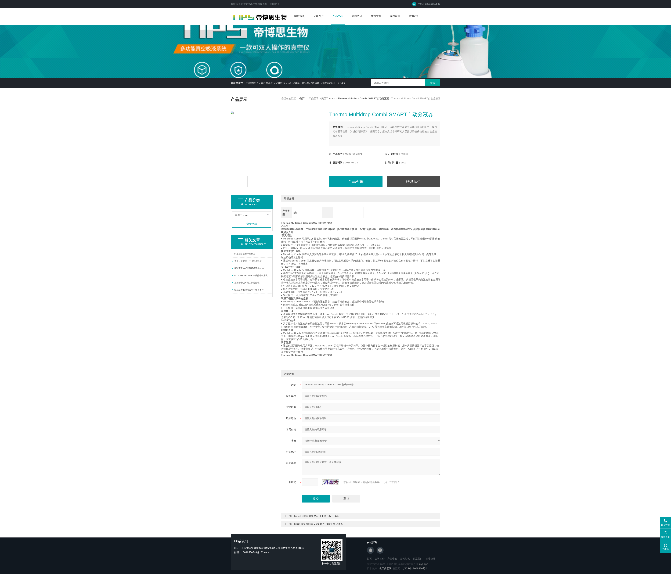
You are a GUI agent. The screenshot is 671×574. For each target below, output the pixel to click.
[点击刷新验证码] (330, 482)
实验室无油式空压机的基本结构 (249, 268)
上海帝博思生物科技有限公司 (256, 3)
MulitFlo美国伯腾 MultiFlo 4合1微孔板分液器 (318, 523)
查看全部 (251, 223)
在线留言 (395, 16)
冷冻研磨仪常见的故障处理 (246, 282)
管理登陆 (430, 558)
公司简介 (318, 16)
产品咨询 (356, 181)
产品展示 (314, 98)
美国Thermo (328, 98)
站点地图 (423, 564)
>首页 (301, 98)
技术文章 (376, 16)
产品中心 (338, 16)
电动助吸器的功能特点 (244, 254)
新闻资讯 (357, 16)
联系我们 (414, 16)
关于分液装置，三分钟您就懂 (248, 261)
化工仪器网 (385, 568)
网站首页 (299, 16)
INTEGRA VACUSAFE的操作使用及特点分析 (253, 275)
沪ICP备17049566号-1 (415, 568)
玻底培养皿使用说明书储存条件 (249, 290)
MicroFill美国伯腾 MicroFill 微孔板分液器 (316, 516)
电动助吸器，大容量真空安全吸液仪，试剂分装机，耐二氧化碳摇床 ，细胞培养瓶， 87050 (295, 82)
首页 (369, 558)
